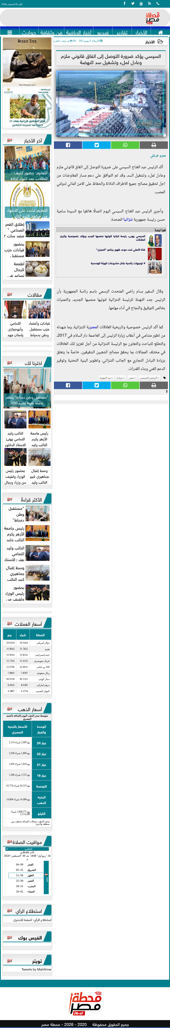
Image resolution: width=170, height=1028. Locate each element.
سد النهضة (105, 377)
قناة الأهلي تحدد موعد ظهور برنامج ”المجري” (120, 249)
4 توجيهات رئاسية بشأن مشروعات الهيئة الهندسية (117, 262)
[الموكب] (27, 61)
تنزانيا (128, 219)
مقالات (35, 294)
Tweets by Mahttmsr (36, 969)
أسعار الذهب (30, 708)
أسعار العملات (28, 623)
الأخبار (150, 41)
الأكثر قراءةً (31, 499)
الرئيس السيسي (148, 377)
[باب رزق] (27, 107)
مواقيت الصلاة (27, 841)
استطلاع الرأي (29, 910)
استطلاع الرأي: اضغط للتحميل (32, 919)
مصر (93, 327)
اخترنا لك (33, 362)
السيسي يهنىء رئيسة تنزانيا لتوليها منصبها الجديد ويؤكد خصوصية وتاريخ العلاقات (102, 237)
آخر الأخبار (33, 139)
